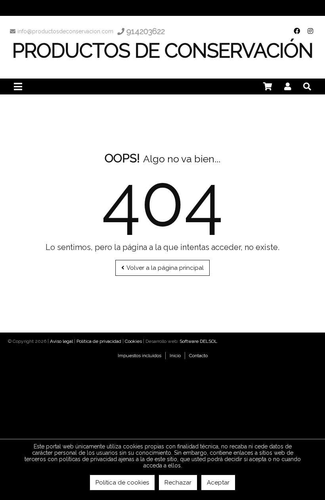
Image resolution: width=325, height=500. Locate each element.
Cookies (133, 341)
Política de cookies (122, 482)
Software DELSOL (198, 341)
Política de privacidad (98, 341)
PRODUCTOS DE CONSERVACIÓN (162, 50)
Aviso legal (61, 341)
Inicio (175, 355)
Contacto (198, 355)
